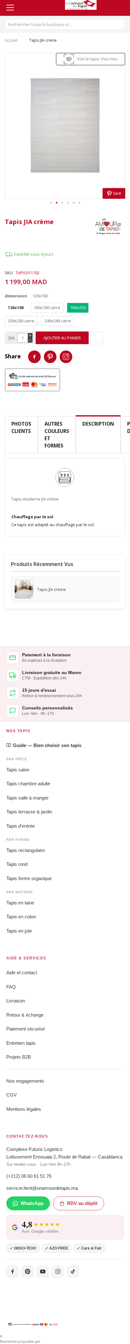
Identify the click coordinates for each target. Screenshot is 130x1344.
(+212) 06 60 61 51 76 (28, 1176)
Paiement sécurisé (25, 1028)
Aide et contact (21, 972)
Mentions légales (23, 1109)
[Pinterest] (27, 1272)
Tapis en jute (19, 931)
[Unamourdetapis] (108, 226)
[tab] (98, 434)
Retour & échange (25, 1015)
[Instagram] (58, 1272)
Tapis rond (16, 864)
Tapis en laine (20, 902)
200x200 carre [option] (21, 321)
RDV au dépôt (82, 1203)
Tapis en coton (21, 916)
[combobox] (65, 24)
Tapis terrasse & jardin (29, 811)
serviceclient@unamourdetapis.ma (42, 1188)
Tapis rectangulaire (25, 850)
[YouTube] (43, 1272)
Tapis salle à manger (27, 797)
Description (98, 424)
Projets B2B (18, 1057)
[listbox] (65, 316)
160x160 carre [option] (47, 307)
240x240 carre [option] (57, 321)
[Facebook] (12, 1272)
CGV (11, 1095)
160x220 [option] (78, 307)
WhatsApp (32, 1203)
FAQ (11, 986)
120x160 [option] (16, 307)
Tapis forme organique (29, 878)
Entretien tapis (21, 1043)
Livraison (15, 1000)
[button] (51, 203)
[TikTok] (73, 1272)
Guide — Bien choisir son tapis (47, 745)
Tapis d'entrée (20, 826)
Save (116, 193)
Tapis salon (17, 769)
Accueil (11, 40)
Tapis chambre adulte (28, 783)
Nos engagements (25, 1081)
